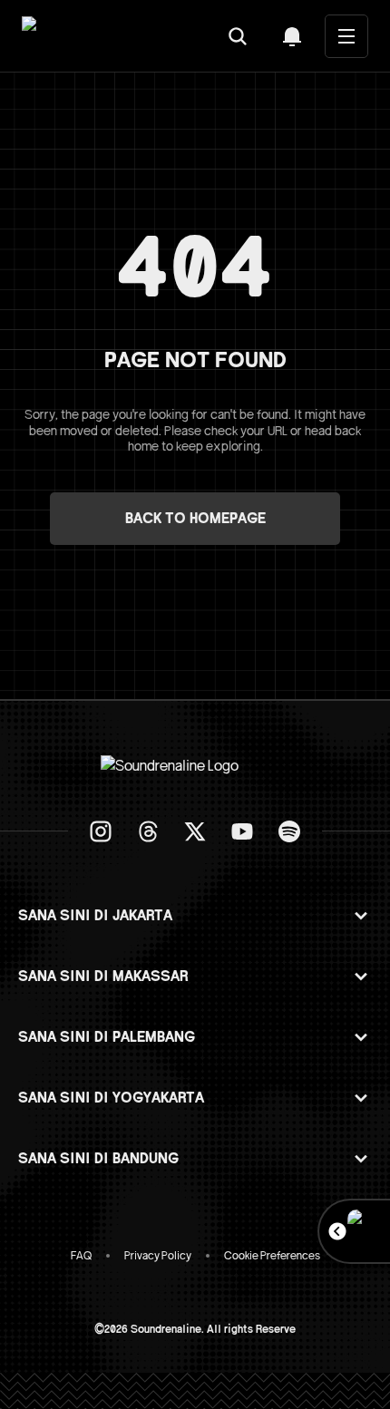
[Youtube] (242, 831)
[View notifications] (292, 36)
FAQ (81, 1255)
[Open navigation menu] (346, 36)
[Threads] (148, 831)
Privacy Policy (157, 1255)
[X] (195, 831)
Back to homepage (195, 518)
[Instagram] (101, 831)
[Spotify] (289, 831)
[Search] (237, 36)
